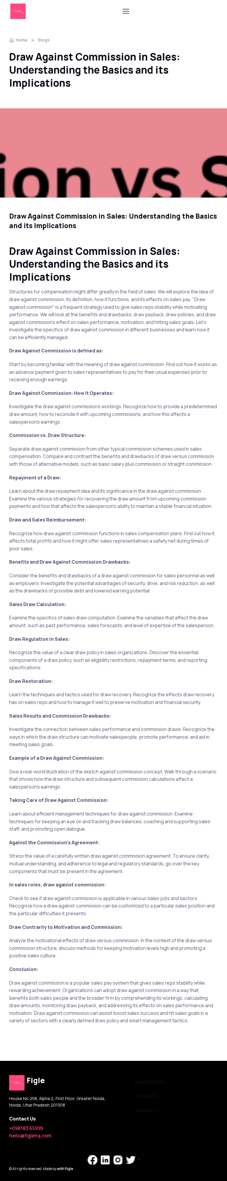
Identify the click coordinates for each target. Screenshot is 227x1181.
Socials (144, 1110)
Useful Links (149, 1082)
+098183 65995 (26, 1128)
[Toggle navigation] (125, 11)
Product (145, 1096)
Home (21, 40)
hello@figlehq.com (30, 1135)
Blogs (44, 40)
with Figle (65, 1168)
